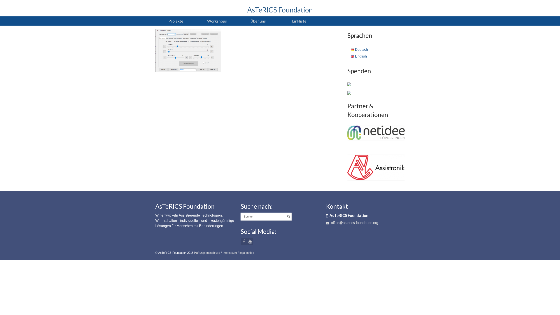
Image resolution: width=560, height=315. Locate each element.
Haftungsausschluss (207, 252)
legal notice (247, 252)
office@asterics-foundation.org (354, 223)
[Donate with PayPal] (349, 84)
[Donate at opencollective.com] (349, 92)
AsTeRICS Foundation (280, 9)
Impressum (230, 252)
